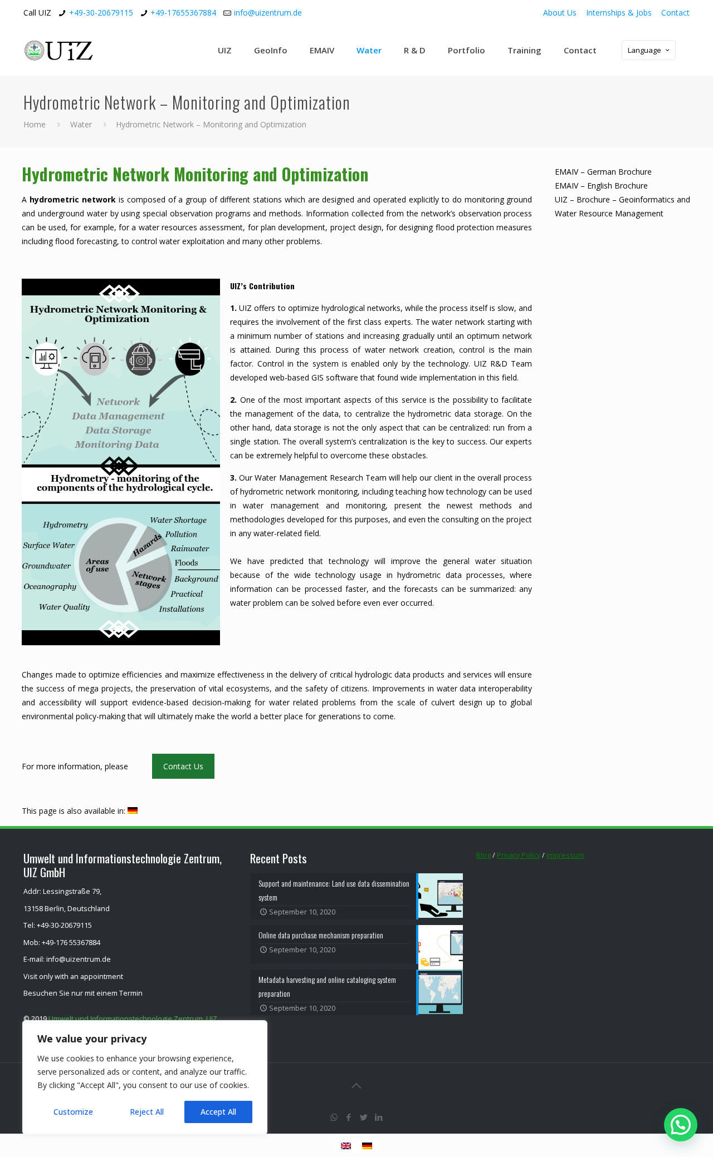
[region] (144, 1077)
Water (81, 124)
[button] (680, 1124)
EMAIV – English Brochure (601, 185)
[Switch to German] (133, 811)
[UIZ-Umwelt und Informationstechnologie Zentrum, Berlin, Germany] (66, 50)
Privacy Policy (518, 855)
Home (34, 124)
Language (644, 50)
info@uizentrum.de (268, 12)
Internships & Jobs (619, 12)
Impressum (565, 855)
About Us (560, 12)
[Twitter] (364, 1117)
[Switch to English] (345, 1146)
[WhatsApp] (334, 1117)
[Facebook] (349, 1117)
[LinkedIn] (379, 1117)
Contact (675, 12)
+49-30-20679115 (101, 12)
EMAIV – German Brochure (603, 171)
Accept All (218, 1111)
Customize (73, 1111)
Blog (483, 855)
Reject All (147, 1111)
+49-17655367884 (183, 12)
